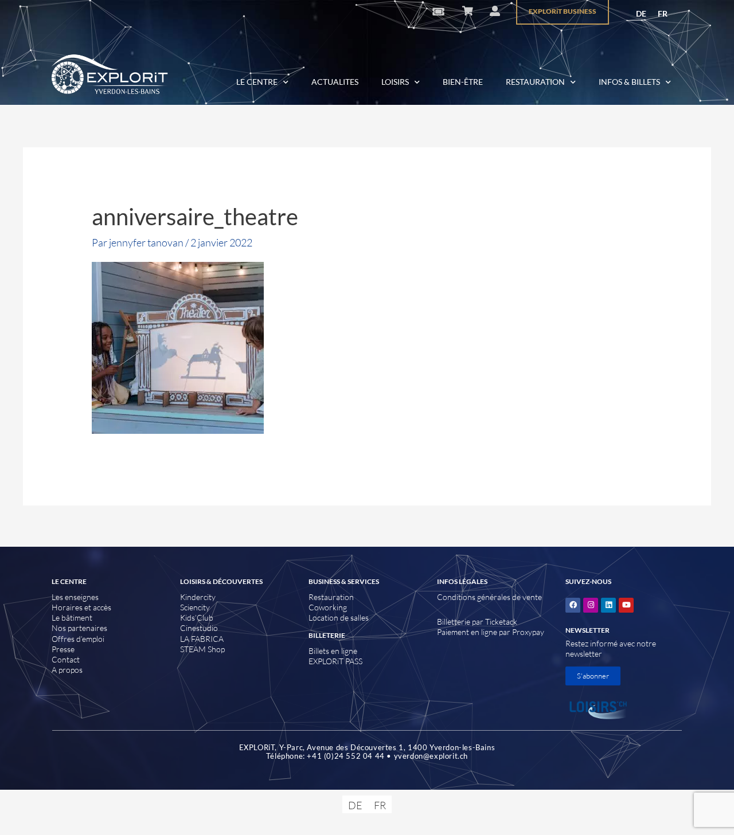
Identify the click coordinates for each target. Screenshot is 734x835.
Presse (63, 649)
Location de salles (339, 617)
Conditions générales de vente (489, 597)
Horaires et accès (81, 607)
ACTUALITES (334, 82)
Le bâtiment (72, 617)
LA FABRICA (202, 639)
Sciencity (195, 607)
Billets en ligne (333, 651)
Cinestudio (199, 628)
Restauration (331, 597)
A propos (67, 670)
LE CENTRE (257, 82)
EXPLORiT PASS (335, 661)
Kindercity (198, 597)
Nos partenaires (79, 628)
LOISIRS (395, 82)
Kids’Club (196, 617)
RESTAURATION (535, 82)
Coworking (328, 607)
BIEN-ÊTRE (463, 82)
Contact (66, 659)
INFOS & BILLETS (629, 82)
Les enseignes (75, 597)
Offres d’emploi (78, 639)
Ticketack (501, 621)
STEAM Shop (202, 649)
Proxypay (528, 632)
